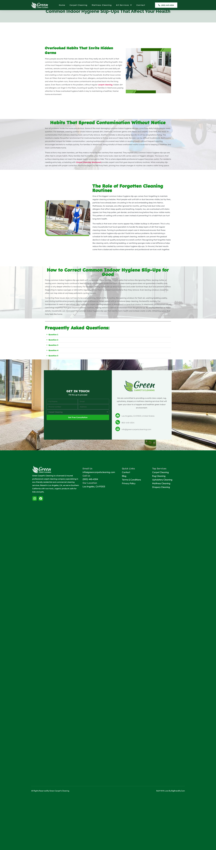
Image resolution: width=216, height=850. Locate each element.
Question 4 (53, 350)
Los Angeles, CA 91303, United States (138, 416)
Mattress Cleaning (102, 5)
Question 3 (53, 345)
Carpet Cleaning (78, 5)
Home (62, 5)
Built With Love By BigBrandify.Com (170, 791)
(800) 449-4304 (90, 479)
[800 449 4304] (117, 422)
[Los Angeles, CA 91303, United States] (117, 415)
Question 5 (53, 356)
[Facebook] (40, 498)
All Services (122, 5)
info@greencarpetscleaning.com (136, 429)
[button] (108, 334)
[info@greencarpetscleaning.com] (117, 429)
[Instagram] (34, 498)
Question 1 (53, 334)
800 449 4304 (128, 423)
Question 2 (53, 340)
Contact (140, 5)
